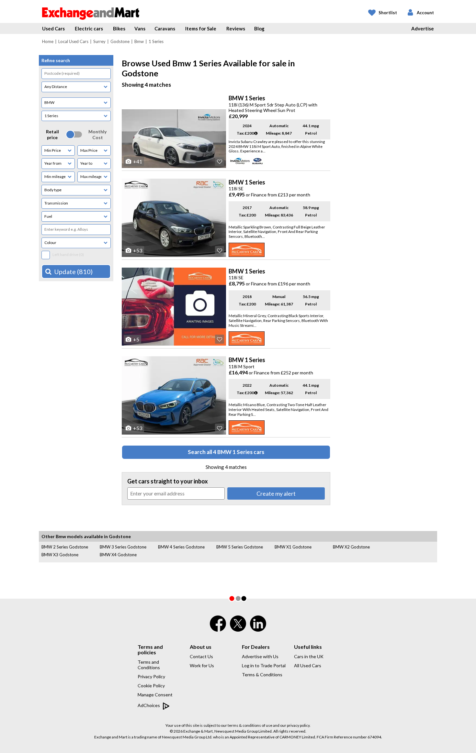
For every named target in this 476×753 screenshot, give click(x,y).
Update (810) (73, 271)
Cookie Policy (151, 685)
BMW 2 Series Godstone (64, 546)
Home (47, 41)
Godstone (120, 41)
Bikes (119, 28)
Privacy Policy (151, 676)
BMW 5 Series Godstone (239, 546)
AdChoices (149, 705)
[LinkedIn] (258, 627)
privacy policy (298, 725)
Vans (139, 28)
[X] (238, 630)
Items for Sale (200, 28)
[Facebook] (218, 627)
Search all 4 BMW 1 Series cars (226, 451)
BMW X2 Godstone (351, 546)
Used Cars (53, 28)
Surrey (99, 41)
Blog (259, 28)
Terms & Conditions (262, 674)
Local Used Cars (73, 41)
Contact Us (201, 656)
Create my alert (276, 493)
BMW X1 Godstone (293, 546)
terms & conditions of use (250, 725)
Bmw (139, 41)
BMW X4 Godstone (118, 554)
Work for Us (202, 665)
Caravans (164, 28)
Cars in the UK (308, 656)
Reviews (235, 28)
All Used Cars (307, 665)
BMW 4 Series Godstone (181, 546)
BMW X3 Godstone (59, 554)
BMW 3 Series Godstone (123, 546)
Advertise (422, 28)
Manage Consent (155, 694)
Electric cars (89, 28)
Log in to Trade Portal (264, 665)
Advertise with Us (260, 656)
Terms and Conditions (149, 664)
